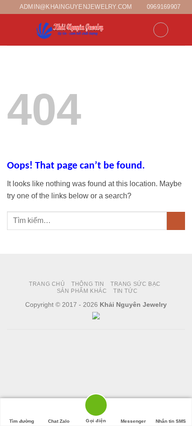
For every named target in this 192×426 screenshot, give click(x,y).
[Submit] (176, 221)
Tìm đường (21, 421)
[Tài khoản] (141, 30)
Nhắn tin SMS (171, 421)
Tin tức (125, 291)
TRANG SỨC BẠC (135, 284)
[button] (12, 30)
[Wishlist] (160, 29)
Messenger (133, 421)
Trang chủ (47, 284)
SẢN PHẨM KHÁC (82, 291)
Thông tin (87, 284)
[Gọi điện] (96, 406)
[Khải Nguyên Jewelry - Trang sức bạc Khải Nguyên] (70, 30)
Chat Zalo (58, 421)
